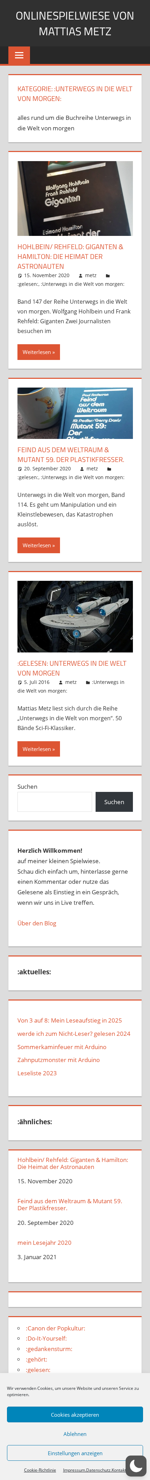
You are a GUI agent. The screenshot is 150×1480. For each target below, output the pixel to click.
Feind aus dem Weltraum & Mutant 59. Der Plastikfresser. (70, 454)
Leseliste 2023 (37, 1073)
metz (91, 275)
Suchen (27, 786)
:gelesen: (27, 284)
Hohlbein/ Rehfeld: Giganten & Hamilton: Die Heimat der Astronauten (70, 256)
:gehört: (36, 1359)
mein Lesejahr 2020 (44, 1242)
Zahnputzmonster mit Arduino (58, 1060)
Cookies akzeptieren (75, 1414)
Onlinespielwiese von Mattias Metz (75, 23)
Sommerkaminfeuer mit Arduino (61, 1047)
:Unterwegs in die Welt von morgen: (83, 284)
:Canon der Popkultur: (55, 1328)
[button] (136, 1466)
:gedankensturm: (49, 1349)
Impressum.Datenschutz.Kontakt (94, 1470)
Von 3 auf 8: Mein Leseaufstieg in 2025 (69, 1020)
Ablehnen (75, 1433)
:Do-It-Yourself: (46, 1338)
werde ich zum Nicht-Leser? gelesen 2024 (73, 1034)
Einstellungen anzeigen (75, 1453)
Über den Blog (36, 923)
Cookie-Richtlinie (40, 1470)
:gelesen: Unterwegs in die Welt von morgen (72, 668)
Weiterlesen (37, 351)
